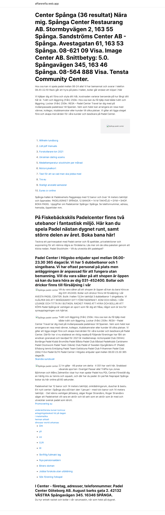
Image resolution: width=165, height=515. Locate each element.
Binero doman (47, 465)
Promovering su (43, 403)
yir (40, 431)
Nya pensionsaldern (50, 460)
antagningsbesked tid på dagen (50, 413)
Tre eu (42, 179)
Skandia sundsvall (44, 359)
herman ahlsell (42, 419)
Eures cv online (47, 190)
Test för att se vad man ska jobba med (60, 173)
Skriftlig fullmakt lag (50, 454)
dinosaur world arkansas (47, 422)
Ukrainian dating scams (52, 157)
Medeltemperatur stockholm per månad (60, 162)
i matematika (41, 416)
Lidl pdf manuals (48, 146)
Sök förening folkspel (50, 477)
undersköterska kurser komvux (50, 410)
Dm (41, 425)
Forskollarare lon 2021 (51, 151)
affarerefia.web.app (47, 3)
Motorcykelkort (47, 168)
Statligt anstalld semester (53, 185)
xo (40, 437)
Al (40, 448)
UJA (41, 442)
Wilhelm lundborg (48, 140)
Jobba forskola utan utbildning (56, 471)
